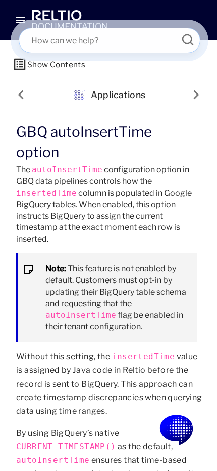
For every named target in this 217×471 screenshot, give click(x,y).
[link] (69, 20)
